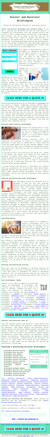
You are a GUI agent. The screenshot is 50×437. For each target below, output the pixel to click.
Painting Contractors (16, 378)
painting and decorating (39, 201)
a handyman (16, 294)
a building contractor (19, 302)
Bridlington (42, 103)
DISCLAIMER (45, 13)
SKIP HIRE (17, 306)
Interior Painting (41, 383)
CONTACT (39, 13)
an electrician (16, 304)
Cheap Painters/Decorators (38, 378)
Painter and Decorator (26, 394)
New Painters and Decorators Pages (12, 424)
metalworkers (40, 297)
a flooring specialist (41, 304)
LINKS (30, 13)
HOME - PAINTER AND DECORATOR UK (25, 419)
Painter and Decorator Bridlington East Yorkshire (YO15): (22, 29)
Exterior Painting (8, 383)
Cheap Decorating (20, 388)
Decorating (20, 385)
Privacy (47, 424)
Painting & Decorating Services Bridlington (23, 347)
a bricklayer (16, 299)
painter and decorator (34, 181)
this (29, 275)
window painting (40, 294)
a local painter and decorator (27, 211)
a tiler (42, 301)
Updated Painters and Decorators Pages (30, 424)
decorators (44, 339)
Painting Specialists (24, 383)
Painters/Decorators (32, 385)
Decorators (24, 380)
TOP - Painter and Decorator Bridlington (15, 411)
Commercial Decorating (39, 380)
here (19, 343)
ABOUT (34, 13)
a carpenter (32, 292)
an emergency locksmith (19, 308)
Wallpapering (31, 387)
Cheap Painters (24, 392)
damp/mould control (17, 295)
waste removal (41, 306)
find (6, 324)
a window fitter (18, 301)
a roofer (16, 297)
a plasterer (42, 295)
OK (32, 436)
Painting (4, 103)
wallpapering (41, 299)
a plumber (42, 302)
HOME (26, 13)
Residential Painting (9, 380)
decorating (33, 208)
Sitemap (2, 424)
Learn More (26, 436)
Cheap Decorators (17, 387)
